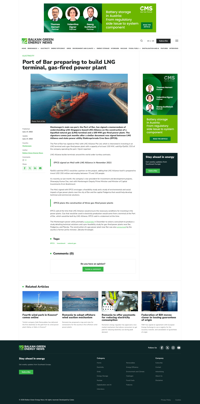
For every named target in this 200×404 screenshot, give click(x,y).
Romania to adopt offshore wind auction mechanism (78, 316)
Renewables (32, 48)
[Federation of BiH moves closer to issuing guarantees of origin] (159, 301)
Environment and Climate (83, 48)
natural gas (72, 243)
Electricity (45, 48)
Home (24, 48)
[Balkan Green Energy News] (37, 41)
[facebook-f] (162, 348)
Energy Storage (103, 48)
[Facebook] (24, 168)
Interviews (173, 48)
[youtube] (179, 348)
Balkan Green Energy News (32, 153)
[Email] (40, 168)
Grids (69, 48)
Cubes (72, 400)
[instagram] (173, 348)
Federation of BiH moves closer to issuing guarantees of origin (158, 317)
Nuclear (123, 48)
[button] (142, 41)
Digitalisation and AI (150, 48)
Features (164, 48)
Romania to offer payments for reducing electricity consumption (118, 317)
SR (153, 41)
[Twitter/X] (30, 168)
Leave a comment (93, 269)
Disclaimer (159, 380)
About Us (158, 376)
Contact (158, 367)
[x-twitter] (167, 348)
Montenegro (26, 146)
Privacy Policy (166, 400)
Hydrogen (115, 48)
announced (121, 227)
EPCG (52, 243)
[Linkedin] (35, 168)
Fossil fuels (134, 48)
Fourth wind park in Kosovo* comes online (40, 316)
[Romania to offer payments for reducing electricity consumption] (120, 301)
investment (61, 243)
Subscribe (163, 41)
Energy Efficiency (58, 48)
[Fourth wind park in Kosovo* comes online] (40, 301)
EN (148, 41)
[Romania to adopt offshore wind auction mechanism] (80, 301)
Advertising (159, 372)
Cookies (178, 400)
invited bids (89, 221)
